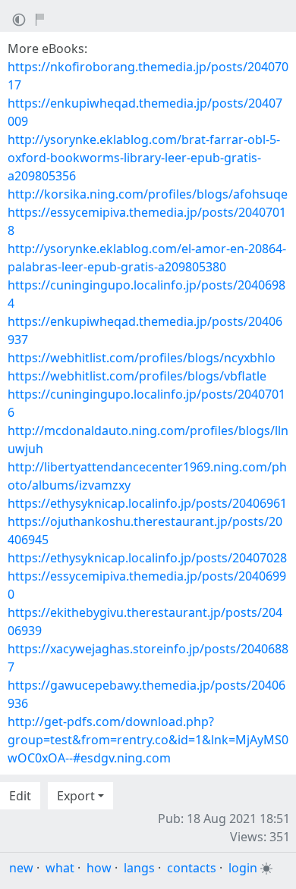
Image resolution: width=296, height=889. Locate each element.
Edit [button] (20, 795)
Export (76, 795)
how (99, 867)
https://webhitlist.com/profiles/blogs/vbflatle (137, 376)
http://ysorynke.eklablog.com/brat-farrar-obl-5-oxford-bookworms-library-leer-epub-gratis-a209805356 (144, 157)
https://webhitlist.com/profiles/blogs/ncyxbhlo (142, 357)
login (242, 867)
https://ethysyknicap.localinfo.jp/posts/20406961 (147, 503)
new (21, 867)
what (60, 867)
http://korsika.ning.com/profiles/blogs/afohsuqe (148, 194)
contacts (191, 867)
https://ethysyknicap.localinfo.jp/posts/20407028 (147, 557)
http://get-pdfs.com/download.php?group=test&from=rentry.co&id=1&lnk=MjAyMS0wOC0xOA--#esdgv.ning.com (148, 739)
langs (139, 867)
